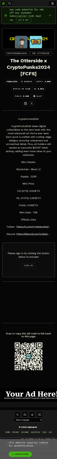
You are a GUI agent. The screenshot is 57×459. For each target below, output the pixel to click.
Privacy (15, 432)
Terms (7, 432)
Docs (44, 432)
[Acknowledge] (49, 15)
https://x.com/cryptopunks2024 (33, 226)
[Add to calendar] (25, 103)
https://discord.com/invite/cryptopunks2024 (33, 234)
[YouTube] (39, 414)
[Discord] (24, 414)
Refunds (25, 432)
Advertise (35, 432)
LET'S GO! (23, 20)
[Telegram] (32, 414)
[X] (31, 103)
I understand (20, 454)
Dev (50, 432)
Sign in (28, 265)
